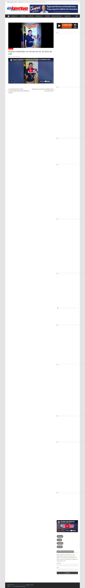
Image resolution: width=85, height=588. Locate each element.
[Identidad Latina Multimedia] (8, 16)
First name (59, 563)
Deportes (47, 16)
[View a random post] (76, 16)
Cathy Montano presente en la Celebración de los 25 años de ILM (42, 90)
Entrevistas (31, 16)
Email (58, 567)
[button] (17, 16)
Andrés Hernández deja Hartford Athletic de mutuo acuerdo (34, 1)
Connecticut (14, 16)
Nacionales (23, 16)
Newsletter (67, 16)
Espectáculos (39, 16)
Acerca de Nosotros (56, 16)
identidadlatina (17, 56)
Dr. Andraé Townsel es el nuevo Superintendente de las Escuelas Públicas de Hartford (19, 90)
